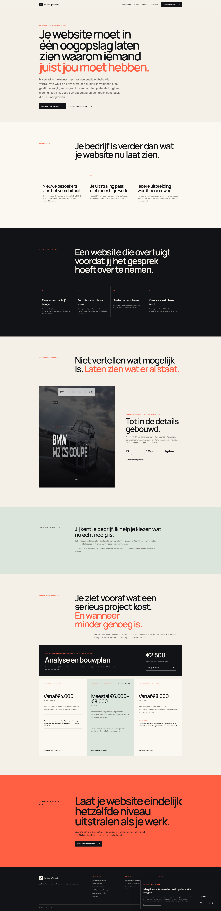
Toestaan (203, 896)
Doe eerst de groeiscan (81, 106)
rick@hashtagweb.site (132, 880)
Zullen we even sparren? (52, 106)
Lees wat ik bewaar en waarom (152, 904)
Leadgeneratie (97, 884)
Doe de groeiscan (171, 4)
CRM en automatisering (100, 890)
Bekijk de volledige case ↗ (135, 459)
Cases (136, 4)
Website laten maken (99, 880)
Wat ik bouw (126, 4)
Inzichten (154, 4)
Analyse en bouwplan (99, 893)
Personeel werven (98, 887)
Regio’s (145, 4)
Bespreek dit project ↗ (52, 750)
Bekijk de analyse (161, 668)
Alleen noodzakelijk (207, 903)
